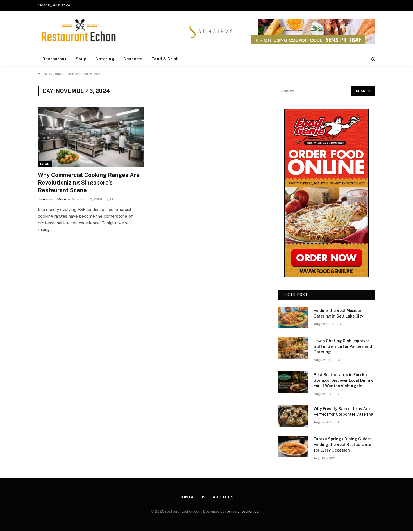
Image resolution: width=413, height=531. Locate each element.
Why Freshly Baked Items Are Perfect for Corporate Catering (344, 411)
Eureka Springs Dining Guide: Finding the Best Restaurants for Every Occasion (342, 444)
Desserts (132, 58)
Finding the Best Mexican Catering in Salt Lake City (338, 313)
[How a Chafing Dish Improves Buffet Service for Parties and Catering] (293, 348)
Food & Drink (165, 58)
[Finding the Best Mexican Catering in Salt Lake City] (293, 317)
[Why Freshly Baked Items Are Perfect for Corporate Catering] (293, 416)
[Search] (372, 59)
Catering (104, 58)
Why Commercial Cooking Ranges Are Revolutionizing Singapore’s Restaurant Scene (89, 183)
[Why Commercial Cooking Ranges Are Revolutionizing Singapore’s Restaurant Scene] (91, 137)
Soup (81, 58)
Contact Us (192, 497)
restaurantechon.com (243, 511)
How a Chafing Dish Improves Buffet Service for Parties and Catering (343, 346)
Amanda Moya (54, 199)
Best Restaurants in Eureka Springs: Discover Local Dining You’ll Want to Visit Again (343, 380)
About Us (223, 497)
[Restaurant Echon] (78, 31)
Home (43, 74)
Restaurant (54, 58)
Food (44, 163)
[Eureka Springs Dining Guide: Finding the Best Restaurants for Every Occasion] (293, 446)
